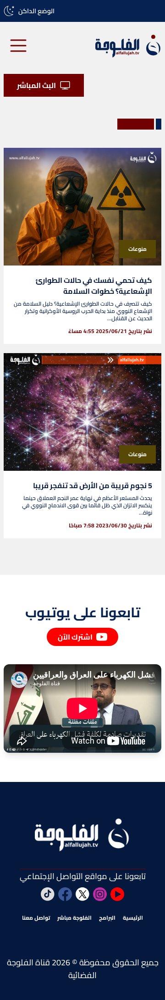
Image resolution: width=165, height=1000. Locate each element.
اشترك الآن (75, 636)
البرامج (107, 918)
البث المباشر (36, 85)
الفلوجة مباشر (74, 918)
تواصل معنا (36, 918)
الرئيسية (133, 918)
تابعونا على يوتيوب (82, 612)
